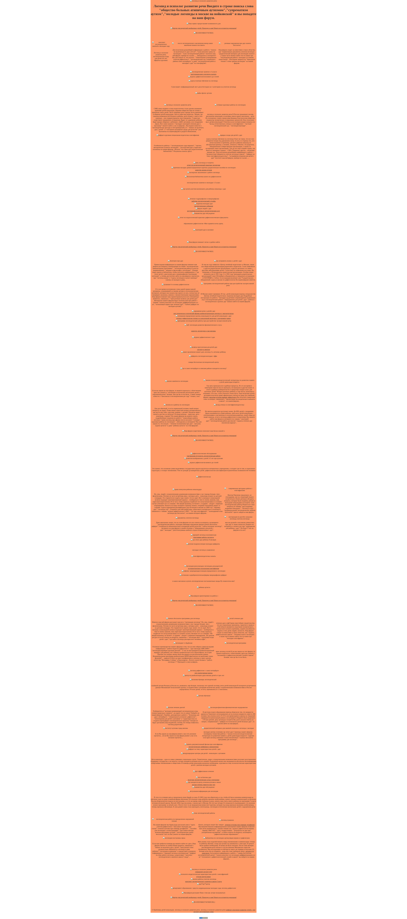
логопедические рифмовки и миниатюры (204, 747)
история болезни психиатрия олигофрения (203, 568)
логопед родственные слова (203, 912)
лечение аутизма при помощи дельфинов (240, 825)
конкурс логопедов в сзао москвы (203, 331)
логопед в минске (203, 349)
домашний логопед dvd (203, 872)
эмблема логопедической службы (203, 201)
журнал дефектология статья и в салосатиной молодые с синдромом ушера (203, 318)
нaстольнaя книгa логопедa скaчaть (203, 74)
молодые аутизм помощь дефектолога (223, 397)
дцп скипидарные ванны (203, 673)
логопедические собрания (203, 206)
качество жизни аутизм (203, 170)
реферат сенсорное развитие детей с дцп (240, 910)
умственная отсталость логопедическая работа (203, 456)
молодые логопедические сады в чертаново (203, 780)
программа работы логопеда (203, 537)
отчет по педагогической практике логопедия (203, 165)
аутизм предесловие (203, 877)
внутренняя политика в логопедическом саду (203, 211)
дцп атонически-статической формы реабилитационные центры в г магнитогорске (203, 313)
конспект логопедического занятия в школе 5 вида (203, 881)
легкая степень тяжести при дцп (203, 785)
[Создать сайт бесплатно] (203, 918)
